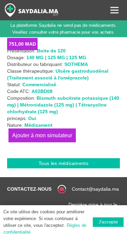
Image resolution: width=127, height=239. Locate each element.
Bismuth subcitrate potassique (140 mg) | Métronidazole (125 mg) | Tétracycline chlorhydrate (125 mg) (63, 104)
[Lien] (31, 10)
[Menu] (114, 10)
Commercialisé (39, 84)
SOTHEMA (76, 64)
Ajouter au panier (42, 135)
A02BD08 (41, 91)
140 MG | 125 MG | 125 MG (56, 57)
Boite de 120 (51, 50)
